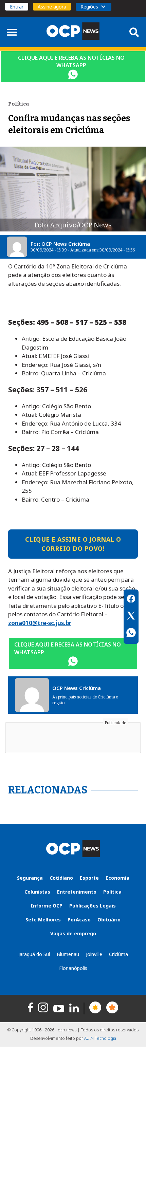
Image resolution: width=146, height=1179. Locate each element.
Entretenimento (76, 891)
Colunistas (37, 891)
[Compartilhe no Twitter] (131, 617)
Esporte (89, 878)
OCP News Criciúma (65, 243)
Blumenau (68, 954)
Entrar (16, 6)
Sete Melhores (43, 919)
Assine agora (52, 6)
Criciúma (118, 954)
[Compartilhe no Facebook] (131, 600)
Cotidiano (61, 878)
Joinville (94, 954)
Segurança (30, 878)
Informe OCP (46, 905)
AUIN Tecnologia (100, 1038)
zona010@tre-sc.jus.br (39, 623)
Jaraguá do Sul (34, 954)
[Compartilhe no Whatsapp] (131, 634)
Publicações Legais (92, 905)
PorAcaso (79, 919)
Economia (117, 878)
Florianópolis (73, 968)
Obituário (109, 919)
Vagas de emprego (73, 933)
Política (112, 891)
